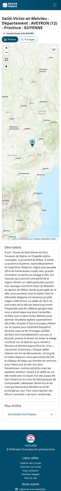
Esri (31, 238)
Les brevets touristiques (22, 414)
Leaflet (14, 238)
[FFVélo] (30, 438)
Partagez (30, 39)
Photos (12, 39)
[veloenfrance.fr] (10, 5)
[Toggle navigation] (54, 5)
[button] (32, 143)
